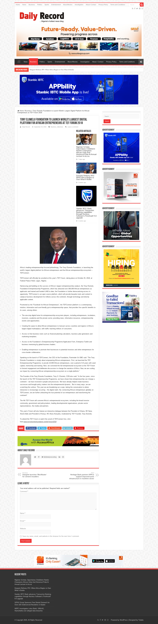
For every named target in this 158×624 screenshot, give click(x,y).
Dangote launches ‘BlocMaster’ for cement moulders (34, 475)
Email (22, 521)
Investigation (79, 5)
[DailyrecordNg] (41, 16)
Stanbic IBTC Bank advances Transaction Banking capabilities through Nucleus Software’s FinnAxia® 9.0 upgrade (86, 213)
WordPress (124, 620)
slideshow (60, 127)
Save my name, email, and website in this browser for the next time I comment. (50, 536)
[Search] (142, 5)
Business (32, 5)
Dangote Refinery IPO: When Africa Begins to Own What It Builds (52, 70)
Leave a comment (73, 127)
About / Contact (91, 5)
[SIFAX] (79, 40)
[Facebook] (135, 8)
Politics (39, 5)
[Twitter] (137, 8)
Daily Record (26, 127)
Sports (47, 5)
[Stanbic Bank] (79, 89)
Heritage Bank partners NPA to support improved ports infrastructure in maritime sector (81, 476)
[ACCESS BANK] (58, 441)
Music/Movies (67, 5)
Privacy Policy (103, 5)
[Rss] (133, 8)
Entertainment (56, 5)
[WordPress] (140, 8)
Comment (24, 491)
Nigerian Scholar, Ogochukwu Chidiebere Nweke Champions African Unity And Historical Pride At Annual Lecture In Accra (86, 151)
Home (18, 5)
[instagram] (142, 8)
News (24, 5)
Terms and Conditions (117, 5)
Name (22, 513)
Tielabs (141, 620)
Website (23, 528)
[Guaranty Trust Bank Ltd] (79, 560)
